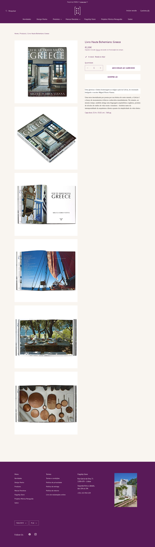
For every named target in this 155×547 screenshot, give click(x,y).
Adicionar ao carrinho (123, 68)
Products (23, 34)
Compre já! (113, 77)
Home (16, 34)
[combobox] (15, 11)
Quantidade (89, 63)
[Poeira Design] (77, 10)
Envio (98, 50)
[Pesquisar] (7, 11)
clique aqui (83, 2)
